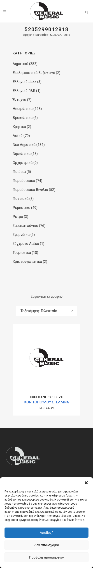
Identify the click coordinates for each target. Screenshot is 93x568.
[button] (86, 483)
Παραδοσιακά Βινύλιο (30, 190)
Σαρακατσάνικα (25, 226)
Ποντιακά (20, 199)
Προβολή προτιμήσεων (46, 557)
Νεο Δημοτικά (24, 145)
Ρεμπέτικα (21, 208)
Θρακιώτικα (23, 118)
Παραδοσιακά (24, 181)
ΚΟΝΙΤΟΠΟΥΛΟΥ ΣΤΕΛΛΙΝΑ (46, 402)
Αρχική (28, 34)
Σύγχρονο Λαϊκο (26, 244)
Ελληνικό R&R (24, 91)
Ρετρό (18, 217)
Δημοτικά (20, 64)
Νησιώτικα (21, 154)
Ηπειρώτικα (23, 109)
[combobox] (46, 311)
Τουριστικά (22, 252)
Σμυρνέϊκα (21, 235)
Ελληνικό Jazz (24, 82)
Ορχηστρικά (23, 163)
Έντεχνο (19, 100)
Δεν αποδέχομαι (46, 545)
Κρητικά (19, 127)
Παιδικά (19, 172)
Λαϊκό (18, 136)
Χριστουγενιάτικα (27, 261)
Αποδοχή (46, 532)
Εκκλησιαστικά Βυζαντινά (34, 73)
